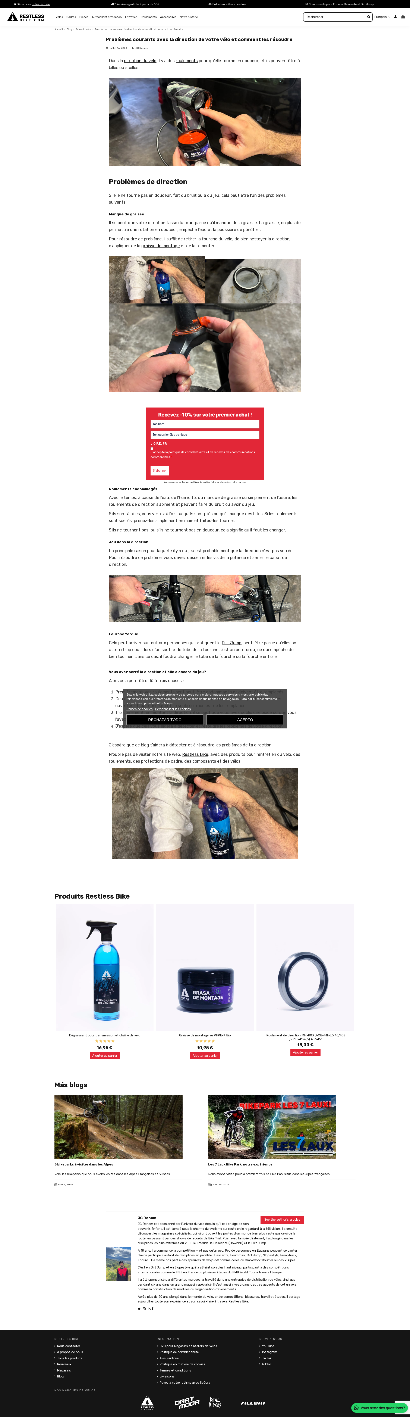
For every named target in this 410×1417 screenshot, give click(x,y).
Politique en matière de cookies (182, 1364)
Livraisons (167, 1376)
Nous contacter (68, 1346)
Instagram (269, 1352)
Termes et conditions (175, 1370)
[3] (104, 1041)
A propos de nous (70, 1352)
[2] (100, 1041)
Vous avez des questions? (383, 1408)
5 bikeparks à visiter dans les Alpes (83, 1164)
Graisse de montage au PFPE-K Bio (205, 1035)
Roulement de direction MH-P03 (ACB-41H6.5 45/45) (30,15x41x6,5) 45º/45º (305, 1037)
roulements (187, 60)
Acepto (245, 719)
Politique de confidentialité (179, 1352)
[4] (108, 1041)
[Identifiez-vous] (395, 17)
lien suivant (240, 482)
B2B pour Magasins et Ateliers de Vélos (188, 1346)
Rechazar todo (165, 719)
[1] (96, 1041)
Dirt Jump (231, 642)
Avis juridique (169, 1358)
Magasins (64, 1370)
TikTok (266, 1358)
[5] (112, 1041)
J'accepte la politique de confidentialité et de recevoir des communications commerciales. (203, 454)
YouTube (268, 1346)
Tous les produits (69, 1358)
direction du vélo (140, 60)
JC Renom (141, 48)
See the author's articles (282, 1219)
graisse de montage (160, 245)
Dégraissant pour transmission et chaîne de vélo (104, 1035)
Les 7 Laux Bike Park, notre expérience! (241, 1164)
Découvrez (33, 4)
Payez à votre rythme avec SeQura (185, 1383)
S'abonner (160, 470)
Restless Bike (195, 754)
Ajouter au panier (104, 1056)
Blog (60, 1376)
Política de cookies (139, 709)
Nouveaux (64, 1364)
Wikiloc (267, 1364)
